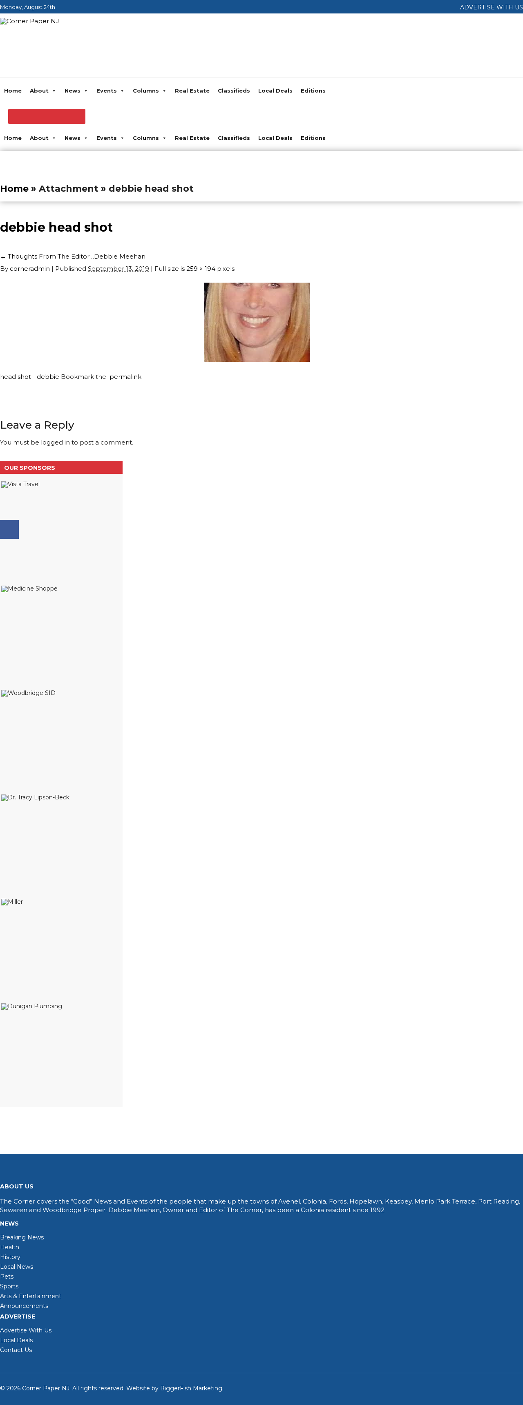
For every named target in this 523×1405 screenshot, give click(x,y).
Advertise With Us (25, 1330)
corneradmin (30, 268)
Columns (146, 90)
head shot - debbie (29, 377)
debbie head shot (56, 227)
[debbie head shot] (257, 359)
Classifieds (234, 90)
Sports (9, 1286)
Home (13, 90)
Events (106, 90)
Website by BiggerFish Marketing (174, 1388)
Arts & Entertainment (30, 1296)
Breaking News (22, 1237)
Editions (313, 90)
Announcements (24, 1306)
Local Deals (275, 90)
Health (9, 1247)
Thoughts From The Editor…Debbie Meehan (72, 256)
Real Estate (192, 90)
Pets (6, 1276)
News (72, 90)
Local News (16, 1266)
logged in (55, 442)
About (39, 90)
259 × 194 (200, 268)
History (10, 1257)
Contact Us (16, 1350)
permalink (123, 377)
